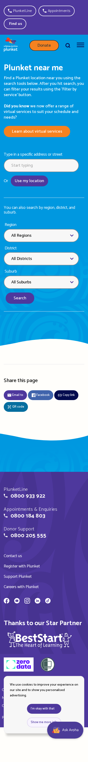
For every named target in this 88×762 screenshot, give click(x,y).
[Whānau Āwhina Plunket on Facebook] (6, 601)
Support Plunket (18, 576)
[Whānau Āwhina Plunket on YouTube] (17, 601)
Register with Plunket (22, 566)
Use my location (29, 180)
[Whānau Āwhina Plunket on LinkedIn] (37, 601)
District (11, 248)
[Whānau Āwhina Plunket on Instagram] (27, 601)
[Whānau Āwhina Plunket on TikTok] (48, 601)
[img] (40, 639)
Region (10, 224)
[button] (20, 11)
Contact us (13, 555)
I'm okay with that (42, 708)
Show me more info (44, 722)
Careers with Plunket (21, 586)
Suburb (11, 271)
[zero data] (19, 665)
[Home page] (11, 45)
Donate (44, 45)
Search (20, 298)
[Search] (68, 45)
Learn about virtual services (37, 131)
